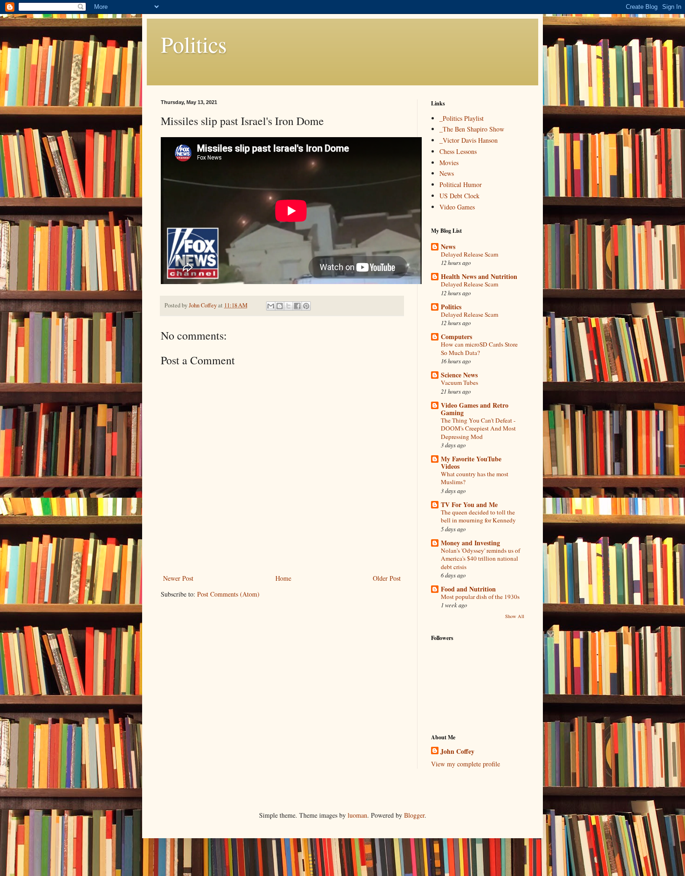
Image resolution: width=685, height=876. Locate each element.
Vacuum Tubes (459, 382)
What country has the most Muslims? (474, 478)
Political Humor (460, 184)
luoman (357, 815)
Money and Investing (470, 543)
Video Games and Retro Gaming (474, 408)
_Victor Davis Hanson (468, 140)
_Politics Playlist (461, 118)
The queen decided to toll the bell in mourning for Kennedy (478, 516)
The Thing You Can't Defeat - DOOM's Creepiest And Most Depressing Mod (478, 428)
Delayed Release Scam (469, 254)
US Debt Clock (459, 195)
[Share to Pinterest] (306, 306)
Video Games (457, 206)
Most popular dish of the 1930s (480, 596)
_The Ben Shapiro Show (471, 129)
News (446, 173)
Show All (514, 616)
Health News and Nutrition (479, 276)
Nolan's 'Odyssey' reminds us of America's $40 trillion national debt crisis (480, 558)
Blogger (414, 815)
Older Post (387, 578)
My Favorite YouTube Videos (471, 462)
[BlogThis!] (279, 306)
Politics (194, 44)
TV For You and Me (469, 504)
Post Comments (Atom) (228, 594)
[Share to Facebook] (297, 306)
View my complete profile (465, 763)
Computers (456, 336)
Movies (449, 162)
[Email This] (270, 306)
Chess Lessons (458, 151)
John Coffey (457, 751)
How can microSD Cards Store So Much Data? (479, 348)
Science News (459, 375)
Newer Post (178, 578)
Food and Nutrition (468, 589)
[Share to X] (288, 306)
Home (283, 578)
